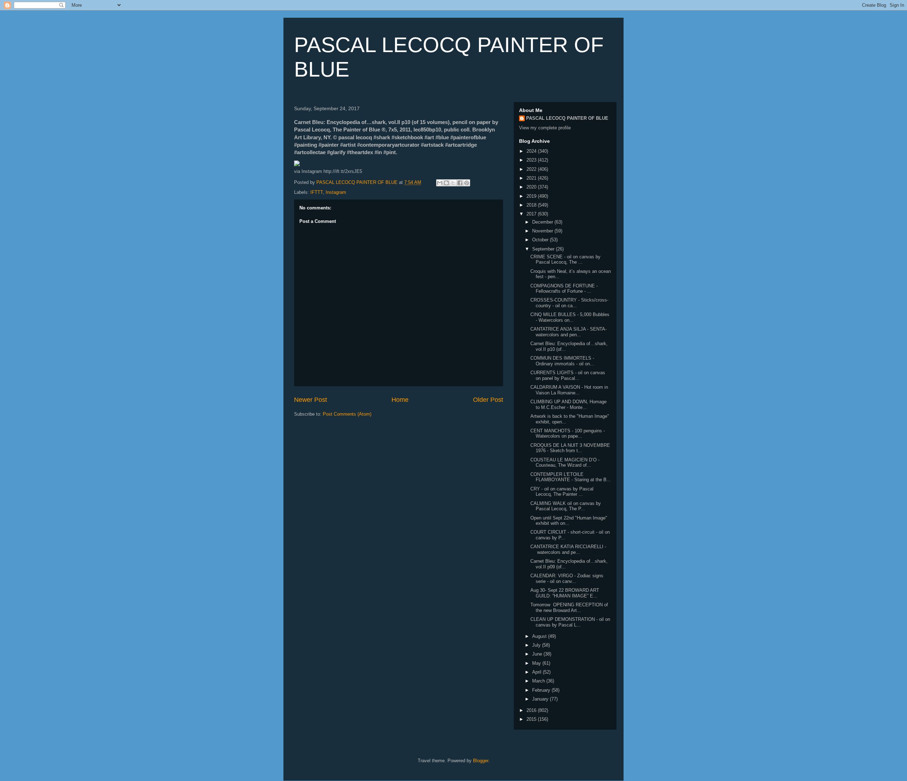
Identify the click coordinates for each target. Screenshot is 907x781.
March (539, 681)
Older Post (488, 399)
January (541, 699)
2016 (532, 710)
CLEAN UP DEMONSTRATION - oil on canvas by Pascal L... (570, 622)
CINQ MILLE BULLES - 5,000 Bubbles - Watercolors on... (569, 317)
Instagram (336, 192)
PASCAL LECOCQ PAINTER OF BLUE (567, 118)
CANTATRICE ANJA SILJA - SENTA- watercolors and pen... (568, 331)
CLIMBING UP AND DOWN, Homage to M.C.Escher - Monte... (568, 404)
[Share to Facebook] (459, 182)
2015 (532, 719)
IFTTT (316, 192)
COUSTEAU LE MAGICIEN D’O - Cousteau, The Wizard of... (564, 462)
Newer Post (310, 399)
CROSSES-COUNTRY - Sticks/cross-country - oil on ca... (569, 302)
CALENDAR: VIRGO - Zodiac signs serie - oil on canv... (566, 578)
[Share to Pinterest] (466, 182)
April (537, 672)
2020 (532, 187)
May (537, 663)
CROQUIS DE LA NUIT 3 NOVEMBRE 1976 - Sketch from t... (570, 448)
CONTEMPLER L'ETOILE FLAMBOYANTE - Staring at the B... (570, 477)
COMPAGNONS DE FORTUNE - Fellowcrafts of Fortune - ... (564, 288)
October (541, 239)
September (544, 249)
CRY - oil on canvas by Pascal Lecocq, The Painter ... (561, 491)
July (537, 645)
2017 (532, 214)
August (540, 636)
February (542, 690)
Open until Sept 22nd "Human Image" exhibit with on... (568, 520)
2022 (532, 169)
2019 (532, 196)
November (543, 231)
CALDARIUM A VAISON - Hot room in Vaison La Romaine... (569, 389)
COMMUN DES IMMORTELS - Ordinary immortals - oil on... (562, 360)
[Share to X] (453, 182)
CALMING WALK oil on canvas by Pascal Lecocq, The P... (565, 506)
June (537, 654)
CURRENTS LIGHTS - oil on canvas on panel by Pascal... (567, 375)
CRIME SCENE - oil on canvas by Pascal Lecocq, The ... (565, 259)
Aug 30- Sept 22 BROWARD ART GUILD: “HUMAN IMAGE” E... (564, 593)
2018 (532, 205)
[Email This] (439, 182)
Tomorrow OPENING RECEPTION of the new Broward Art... (569, 607)
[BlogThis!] (446, 182)
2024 (532, 151)
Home (400, 399)
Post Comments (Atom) (347, 414)
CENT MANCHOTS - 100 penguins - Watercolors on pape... (567, 433)
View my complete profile (545, 127)
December (543, 222)
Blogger (480, 760)
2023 (532, 160)
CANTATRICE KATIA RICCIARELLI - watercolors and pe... (568, 549)
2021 (532, 178)
